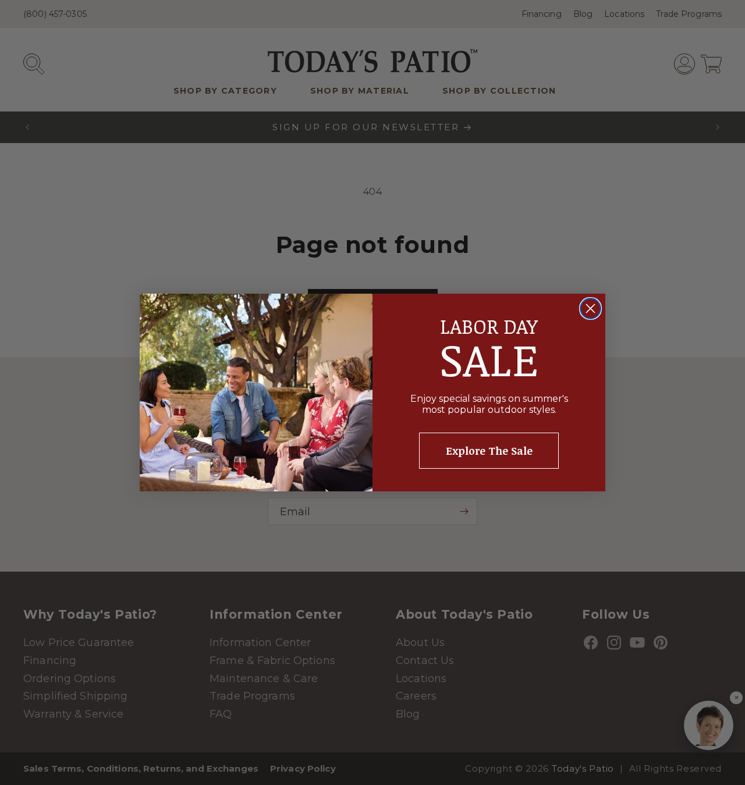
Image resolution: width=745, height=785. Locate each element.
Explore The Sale (489, 451)
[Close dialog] (590, 308)
